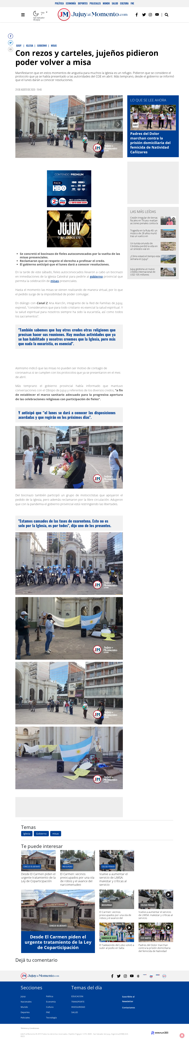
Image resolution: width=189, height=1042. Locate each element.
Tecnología (51, 1017)
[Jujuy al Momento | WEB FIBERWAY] (151, 976)
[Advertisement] (69, 807)
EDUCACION (77, 996)
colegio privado (108, 866)
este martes (146, 938)
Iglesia (26, 833)
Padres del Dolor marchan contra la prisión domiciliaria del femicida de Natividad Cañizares (150, 142)
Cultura (124, 3)
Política (59, 3)
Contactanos (128, 1007)
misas (54, 281)
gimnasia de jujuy (109, 938)
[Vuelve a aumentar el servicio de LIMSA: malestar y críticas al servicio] (116, 870)
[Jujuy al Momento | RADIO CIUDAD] (164, 976)
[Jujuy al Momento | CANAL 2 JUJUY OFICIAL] (138, 976)
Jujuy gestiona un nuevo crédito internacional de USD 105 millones (142, 271)
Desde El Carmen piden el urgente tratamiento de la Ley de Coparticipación (38, 877)
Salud (115, 3)
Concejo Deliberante (31, 866)
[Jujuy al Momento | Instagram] (150, 15)
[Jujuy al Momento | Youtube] (157, 15)
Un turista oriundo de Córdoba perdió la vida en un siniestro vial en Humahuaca (144, 248)
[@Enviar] (10, 49)
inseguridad (67, 866)
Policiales (95, 3)
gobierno (96, 276)
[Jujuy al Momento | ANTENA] (145, 976)
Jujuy (23, 996)
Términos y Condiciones (30, 1028)
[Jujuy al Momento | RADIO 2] (158, 976)
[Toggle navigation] (22, 14)
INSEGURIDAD (78, 1007)
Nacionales (26, 1001)
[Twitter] (10, 42)
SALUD (74, 1012)
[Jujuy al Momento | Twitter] (144, 15)
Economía (71, 3)
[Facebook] (10, 36)
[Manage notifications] (182, 1035)
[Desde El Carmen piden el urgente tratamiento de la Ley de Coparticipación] (38, 870)
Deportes (83, 3)
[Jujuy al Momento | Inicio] (165, 987)
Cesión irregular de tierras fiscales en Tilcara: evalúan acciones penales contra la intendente (144, 222)
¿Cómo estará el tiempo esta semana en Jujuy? (145, 258)
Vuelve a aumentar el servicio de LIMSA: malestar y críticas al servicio (113, 879)
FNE (132, 3)
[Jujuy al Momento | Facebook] (137, 15)
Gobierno (41, 833)
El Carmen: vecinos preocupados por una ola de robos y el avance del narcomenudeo (77, 879)
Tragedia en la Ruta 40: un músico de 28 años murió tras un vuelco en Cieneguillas (143, 235)
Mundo (106, 3)
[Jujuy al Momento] (40, 978)
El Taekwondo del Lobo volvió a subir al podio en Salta (116, 946)
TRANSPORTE (77, 1001)
